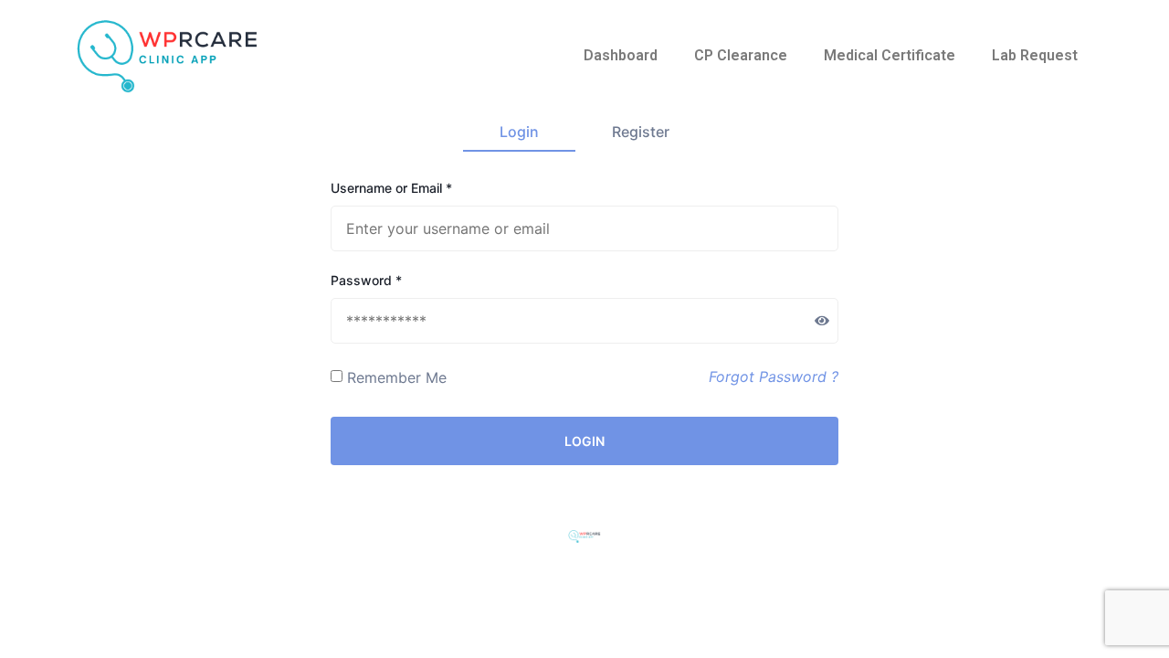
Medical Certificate (889, 55)
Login (519, 131)
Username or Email (391, 188)
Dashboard (621, 55)
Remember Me (397, 377)
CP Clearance (740, 55)
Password (366, 280)
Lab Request (1035, 55)
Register (640, 131)
